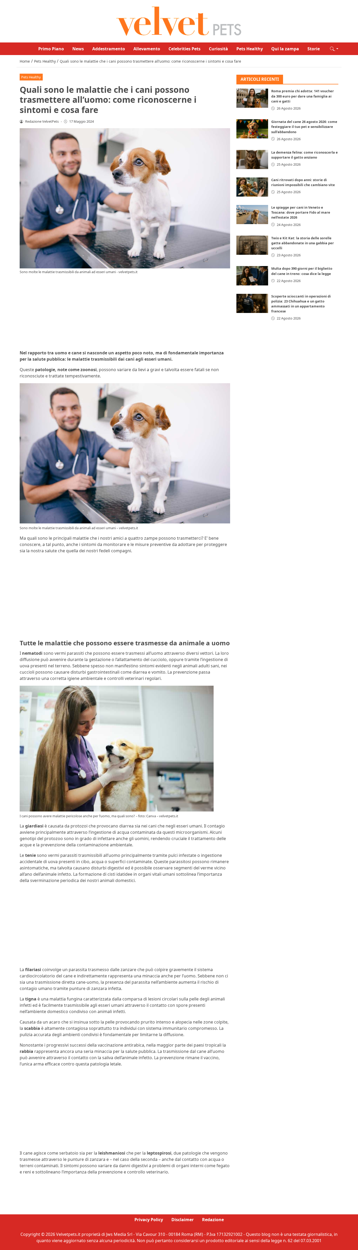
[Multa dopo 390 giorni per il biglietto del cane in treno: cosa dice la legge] (252, 275)
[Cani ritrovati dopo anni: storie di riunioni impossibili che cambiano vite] (252, 187)
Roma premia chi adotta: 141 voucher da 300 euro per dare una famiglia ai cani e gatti (302, 96)
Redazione (213, 1219)
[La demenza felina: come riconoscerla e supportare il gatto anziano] (252, 159)
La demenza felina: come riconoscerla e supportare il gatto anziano (304, 155)
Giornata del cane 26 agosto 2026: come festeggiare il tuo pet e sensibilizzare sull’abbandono (304, 126)
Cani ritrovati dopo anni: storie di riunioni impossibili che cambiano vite (303, 182)
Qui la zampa (285, 49)
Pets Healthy (249, 49)
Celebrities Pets (184, 49)
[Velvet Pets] (179, 21)
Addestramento (108, 49)
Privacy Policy (148, 1219)
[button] (334, 49)
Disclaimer (182, 1219)
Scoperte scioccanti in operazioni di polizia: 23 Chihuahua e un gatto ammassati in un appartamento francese (301, 304)
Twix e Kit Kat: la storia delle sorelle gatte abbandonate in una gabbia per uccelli (302, 243)
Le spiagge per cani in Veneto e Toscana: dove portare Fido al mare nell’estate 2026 (300, 212)
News (78, 49)
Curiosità (218, 49)
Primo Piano (51, 49)
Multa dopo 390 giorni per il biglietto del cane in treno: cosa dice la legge (301, 271)
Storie (313, 49)
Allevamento (146, 49)
